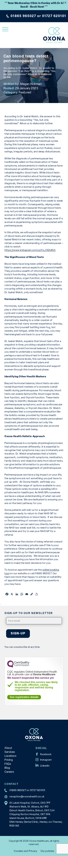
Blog (7, 767)
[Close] (65, 2)
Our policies (47, 851)
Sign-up (18, 633)
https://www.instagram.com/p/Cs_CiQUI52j (29, 250)
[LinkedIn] (42, 765)
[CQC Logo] (18, 666)
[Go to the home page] (54, 35)
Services (9, 751)
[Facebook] (43, 754)
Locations (10, 755)
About (8, 747)
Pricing (8, 759)
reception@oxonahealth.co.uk (26, 796)
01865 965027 (23, 16)
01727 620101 (54, 16)
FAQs (7, 763)
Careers (9, 771)
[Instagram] (43, 759)
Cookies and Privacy (25, 851)
